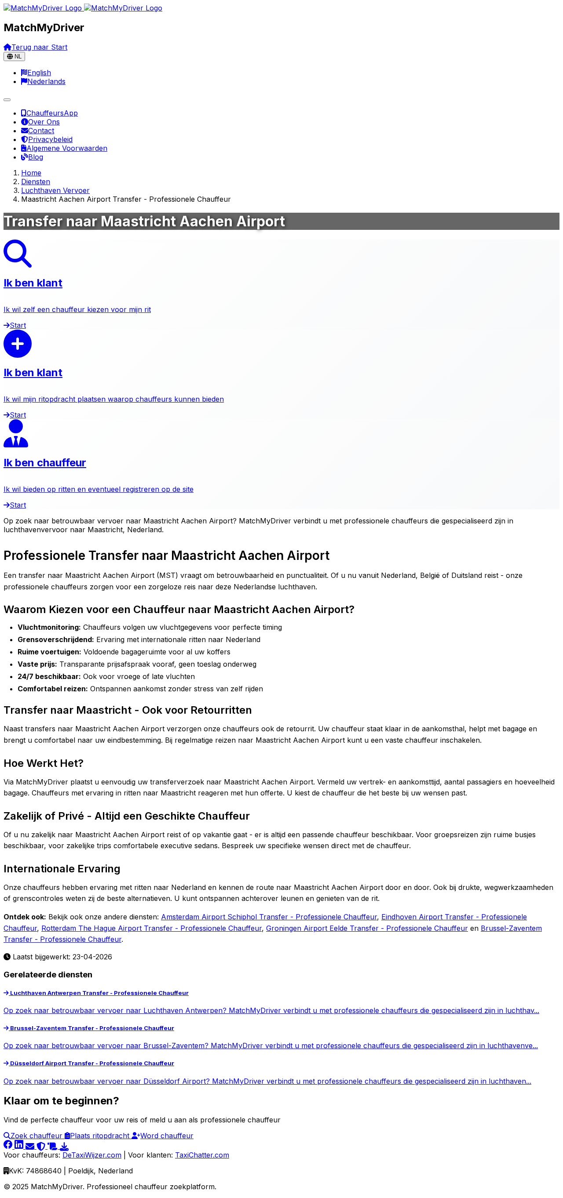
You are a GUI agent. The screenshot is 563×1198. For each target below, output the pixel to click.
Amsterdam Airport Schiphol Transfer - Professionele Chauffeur (269, 916)
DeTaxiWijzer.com (91, 1155)
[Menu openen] (7, 99)
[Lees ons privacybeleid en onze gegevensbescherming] (42, 1146)
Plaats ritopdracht (101, 1135)
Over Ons (44, 121)
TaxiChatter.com (202, 1155)
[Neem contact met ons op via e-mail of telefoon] (31, 1146)
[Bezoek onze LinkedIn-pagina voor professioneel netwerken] (20, 1146)
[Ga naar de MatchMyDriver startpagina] (83, 8)
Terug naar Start (39, 47)
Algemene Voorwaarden (66, 148)
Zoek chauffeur (38, 1135)
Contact (41, 130)
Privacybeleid (50, 139)
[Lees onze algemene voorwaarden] (54, 1146)
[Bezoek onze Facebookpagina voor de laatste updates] (9, 1146)
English (39, 72)
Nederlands (46, 81)
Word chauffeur (167, 1135)
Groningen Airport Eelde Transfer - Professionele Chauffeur (367, 928)
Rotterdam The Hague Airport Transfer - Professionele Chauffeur (151, 928)
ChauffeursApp (52, 113)
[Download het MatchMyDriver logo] (64, 1146)
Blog (35, 156)
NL (17, 56)
